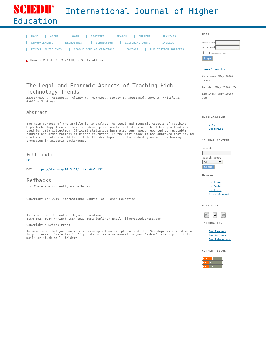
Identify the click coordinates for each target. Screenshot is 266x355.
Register (97, 36)
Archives (169, 36)
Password (208, 47)
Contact (132, 49)
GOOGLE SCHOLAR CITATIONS (94, 49)
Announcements (42, 42)
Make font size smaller (206, 215)
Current (145, 36)
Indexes (168, 42)
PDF (28, 159)
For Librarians (220, 239)
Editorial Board (137, 42)
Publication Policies (167, 49)
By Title (215, 190)
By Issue (215, 181)
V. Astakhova (92, 60)
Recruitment (74, 42)
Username (208, 42)
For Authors (217, 234)
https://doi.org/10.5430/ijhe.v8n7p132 (69, 169)
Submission (104, 42)
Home (34, 36)
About (54, 36)
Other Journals (220, 193)
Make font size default (215, 215)
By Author (216, 185)
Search (122, 36)
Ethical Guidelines (46, 49)
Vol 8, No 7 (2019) (59, 60)
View (212, 124)
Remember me (217, 53)
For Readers (217, 231)
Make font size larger (223, 215)
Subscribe (216, 128)
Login (74, 36)
